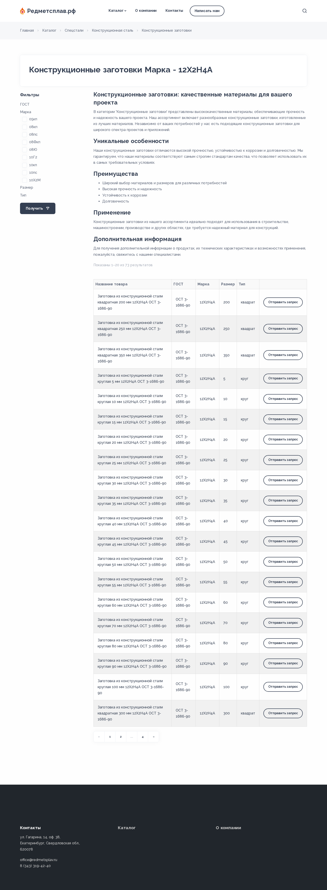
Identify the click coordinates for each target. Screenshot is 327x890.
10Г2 (33, 157)
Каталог (116, 10)
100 (226, 687)
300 (226, 713)
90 (225, 663)
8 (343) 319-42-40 (35, 866)
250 (226, 329)
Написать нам (207, 11)
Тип (23, 195)
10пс (33, 172)
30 (225, 480)
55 (225, 582)
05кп (33, 119)
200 (226, 302)
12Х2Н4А (207, 302)
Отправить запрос (283, 302)
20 (225, 440)
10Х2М (34, 180)
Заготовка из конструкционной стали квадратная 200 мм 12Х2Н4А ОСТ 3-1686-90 (130, 302)
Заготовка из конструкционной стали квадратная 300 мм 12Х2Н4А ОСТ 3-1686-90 (130, 713)
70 (225, 623)
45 (225, 541)
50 (225, 562)
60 (225, 602)
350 (226, 355)
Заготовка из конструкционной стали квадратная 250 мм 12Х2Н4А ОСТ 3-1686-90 (130, 329)
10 (225, 399)
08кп (33, 127)
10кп (33, 165)
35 (225, 501)
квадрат (248, 302)
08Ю (33, 149)
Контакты (174, 10)
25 (225, 460)
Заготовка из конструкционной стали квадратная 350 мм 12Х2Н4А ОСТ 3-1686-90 (130, 355)
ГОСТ (25, 104)
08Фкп (34, 142)
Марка (25, 112)
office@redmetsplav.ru (38, 860)
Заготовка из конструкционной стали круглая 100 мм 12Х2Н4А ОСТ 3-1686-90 (131, 687)
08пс (33, 134)
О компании (146, 10)
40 (225, 521)
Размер (26, 187)
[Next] (153, 736)
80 (225, 643)
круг (244, 378)
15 (225, 419)
